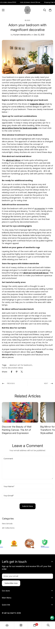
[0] (50, 10)
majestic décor (37, 104)
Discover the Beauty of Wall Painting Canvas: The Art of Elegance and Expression (16, 429)
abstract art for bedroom (20, 365)
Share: (4, 371)
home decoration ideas (12, 368)
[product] (7, 625)
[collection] (21, 625)
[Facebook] (11, 372)
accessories (39, 208)
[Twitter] (21, 372)
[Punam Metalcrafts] (27, 10)
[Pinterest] (16, 372)
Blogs (27, 20)
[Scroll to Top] (50, 615)
